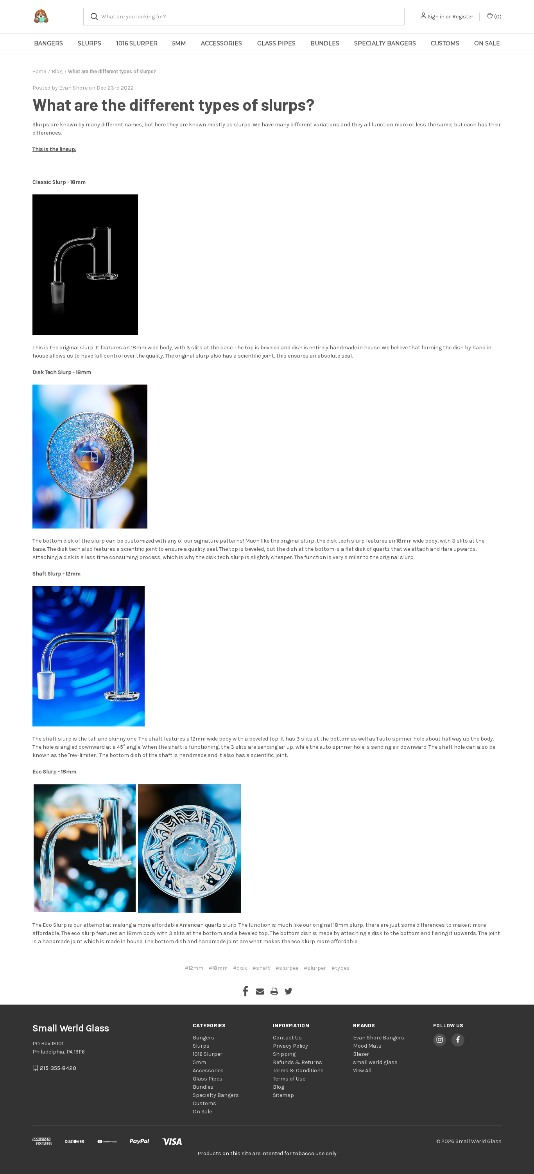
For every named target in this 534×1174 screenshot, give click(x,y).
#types (340, 968)
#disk (240, 968)
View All (362, 1070)
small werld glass (375, 1062)
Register (462, 16)
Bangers (48, 43)
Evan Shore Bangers (378, 1037)
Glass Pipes (276, 43)
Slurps (89, 43)
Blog (278, 1087)
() (497, 16)
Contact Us (287, 1037)
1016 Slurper (137, 43)
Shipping (284, 1054)
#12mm (194, 968)
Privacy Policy (290, 1046)
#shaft (261, 968)
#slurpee (287, 968)
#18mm (218, 968)
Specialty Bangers (385, 43)
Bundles (324, 43)
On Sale (487, 43)
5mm (179, 43)
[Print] (274, 991)
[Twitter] (288, 991)
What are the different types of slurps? (173, 104)
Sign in (436, 16)
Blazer (361, 1054)
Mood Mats (367, 1046)
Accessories (221, 43)
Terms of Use (289, 1078)
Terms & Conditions (298, 1070)
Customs (445, 43)
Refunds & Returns (297, 1062)
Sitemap (283, 1095)
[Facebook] (245, 991)
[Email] (260, 991)
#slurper (315, 968)
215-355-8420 (58, 1068)
